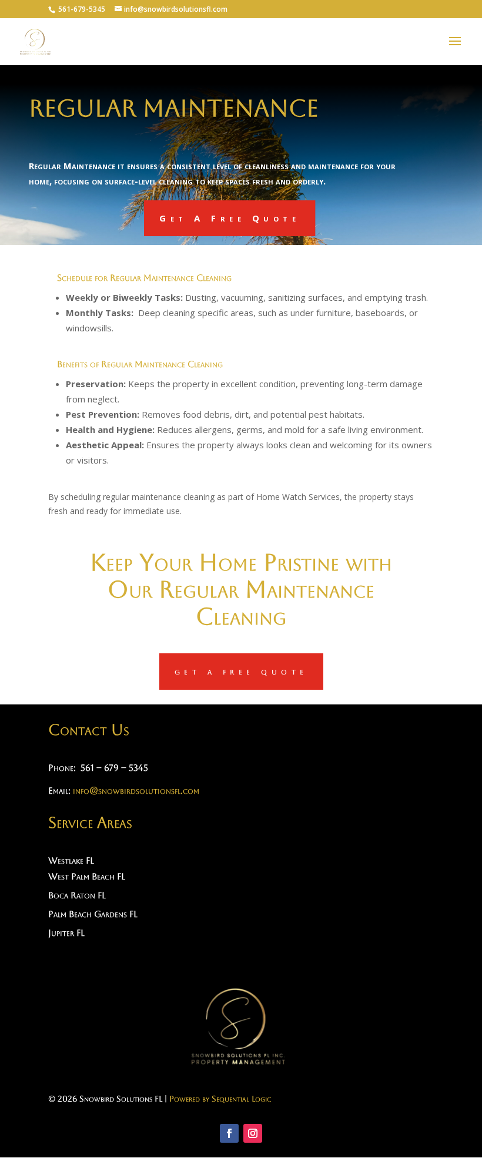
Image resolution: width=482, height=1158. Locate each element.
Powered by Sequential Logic (220, 1098)
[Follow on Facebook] (229, 1133)
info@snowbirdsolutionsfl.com (136, 791)
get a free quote (241, 671)
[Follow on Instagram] (252, 1133)
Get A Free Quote (229, 218)
